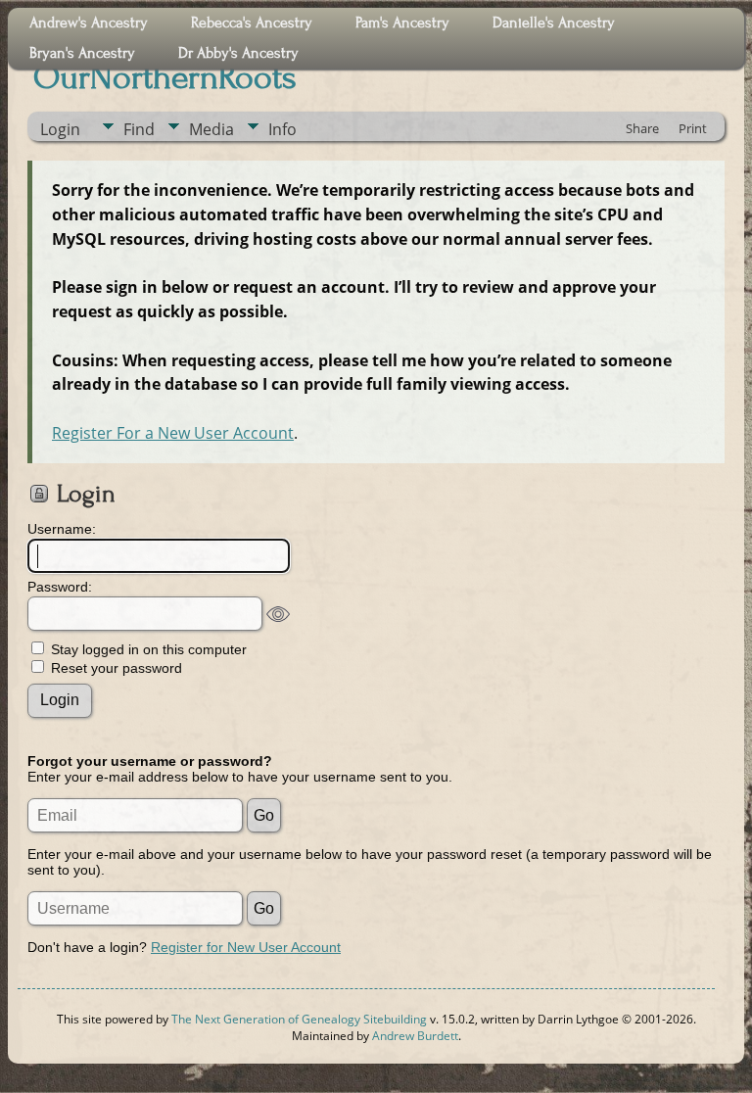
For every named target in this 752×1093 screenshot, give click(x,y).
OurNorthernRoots (165, 77)
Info (282, 129)
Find (139, 129)
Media (211, 129)
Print (693, 128)
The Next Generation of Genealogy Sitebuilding (299, 1019)
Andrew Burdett (415, 1035)
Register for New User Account (246, 947)
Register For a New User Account (173, 433)
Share (642, 128)
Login (60, 129)
